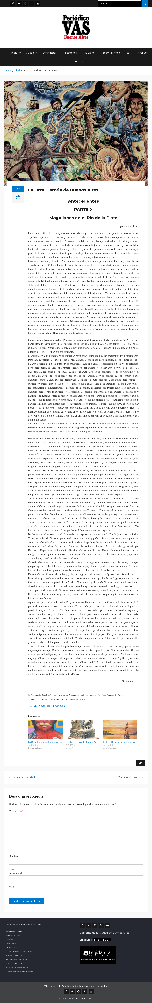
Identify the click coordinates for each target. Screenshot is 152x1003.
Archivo (142, 52)
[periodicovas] (25, 3)
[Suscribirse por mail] (37, 3)
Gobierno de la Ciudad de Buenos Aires (104, 932)
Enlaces (79, 61)
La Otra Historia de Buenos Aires (45, 742)
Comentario (16, 811)
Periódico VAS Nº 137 (76, 699)
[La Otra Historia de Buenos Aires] (45, 729)
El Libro (89, 52)
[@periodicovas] (12, 3)
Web (11, 886)
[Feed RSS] (31, 3)
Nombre (14, 856)
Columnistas (49, 52)
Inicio (14, 52)
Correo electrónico (15, 871)
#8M (129, 52)
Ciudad (30, 52)
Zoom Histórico (111, 52)
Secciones (71, 52)
